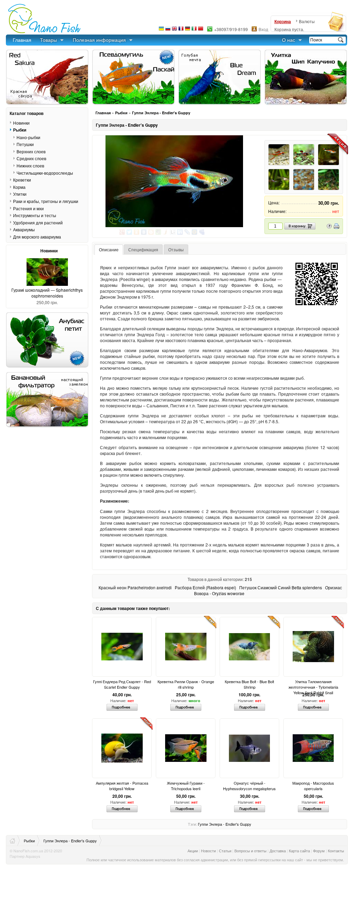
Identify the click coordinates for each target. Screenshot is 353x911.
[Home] (15, 840)
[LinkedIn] (180, 231)
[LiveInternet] (172, 231)
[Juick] (165, 231)
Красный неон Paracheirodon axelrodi (135, 587)
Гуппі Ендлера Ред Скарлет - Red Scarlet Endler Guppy (122, 684)
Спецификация (143, 249)
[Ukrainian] (161, 30)
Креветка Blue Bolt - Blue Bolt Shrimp (249, 684)
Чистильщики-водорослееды (45, 172)
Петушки (25, 144)
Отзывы (176, 249)
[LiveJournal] (187, 231)
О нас (288, 39)
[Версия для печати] (336, 227)
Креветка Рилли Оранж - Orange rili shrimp (186, 684)
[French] (181, 30)
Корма (19, 187)
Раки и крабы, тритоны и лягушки (45, 201)
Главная (22, 39)
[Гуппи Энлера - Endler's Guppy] (174, 181)
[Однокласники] (136, 231)
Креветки (22, 180)
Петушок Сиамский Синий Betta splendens (280, 587)
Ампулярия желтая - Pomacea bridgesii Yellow (122, 785)
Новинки (21, 122)
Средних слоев (31, 158)
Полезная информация (99, 39)
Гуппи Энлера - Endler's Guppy (161, 112)
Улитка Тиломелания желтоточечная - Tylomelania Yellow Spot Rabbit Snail (313, 684)
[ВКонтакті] (144, 231)
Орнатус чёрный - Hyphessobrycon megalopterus (249, 785)
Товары (48, 39)
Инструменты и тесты (34, 215)
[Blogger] (151, 231)
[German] (187, 30)
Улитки (20, 194)
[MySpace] (201, 231)
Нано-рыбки (28, 137)
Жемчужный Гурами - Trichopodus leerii (186, 785)
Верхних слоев (31, 151)
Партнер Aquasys (25, 856)
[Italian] (194, 30)
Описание (109, 249)
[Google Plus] (122, 231)
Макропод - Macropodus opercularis (313, 785)
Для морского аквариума (37, 237)
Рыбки (121, 112)
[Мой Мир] (194, 231)
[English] (174, 30)
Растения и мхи (28, 208)
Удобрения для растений (38, 222)
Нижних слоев (30, 165)
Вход (263, 29)
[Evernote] (158, 231)
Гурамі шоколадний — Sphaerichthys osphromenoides (47, 293)
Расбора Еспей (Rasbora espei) (205, 587)
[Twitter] (129, 231)
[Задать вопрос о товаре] (329, 227)
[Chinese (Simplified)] (200, 30)
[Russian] (168, 30)
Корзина (282, 21)
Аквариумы (24, 229)
